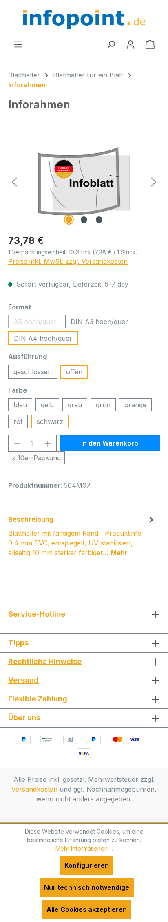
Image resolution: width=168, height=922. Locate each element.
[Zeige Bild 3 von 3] (99, 219)
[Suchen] (111, 44)
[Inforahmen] (84, 181)
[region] (84, 181)
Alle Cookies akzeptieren (86, 909)
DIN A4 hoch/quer (43, 338)
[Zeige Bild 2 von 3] (84, 219)
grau (75, 405)
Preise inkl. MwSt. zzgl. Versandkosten (68, 261)
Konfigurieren (86, 865)
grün (103, 405)
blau (20, 405)
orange (135, 405)
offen (74, 372)
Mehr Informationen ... (84, 848)
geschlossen (32, 372)
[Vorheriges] (14, 181)
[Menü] (18, 44)
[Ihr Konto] (130, 44)
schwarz (50, 421)
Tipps (18, 642)
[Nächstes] (154, 181)
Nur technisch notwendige (86, 887)
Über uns (24, 717)
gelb (47, 405)
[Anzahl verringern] (16, 443)
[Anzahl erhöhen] (48, 443)
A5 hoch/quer (37, 323)
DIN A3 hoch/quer (99, 322)
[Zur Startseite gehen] (84, 19)
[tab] (82, 536)
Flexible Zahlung (37, 699)
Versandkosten (34, 789)
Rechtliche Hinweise (45, 661)
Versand (23, 680)
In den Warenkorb (109, 443)
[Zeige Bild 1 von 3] (69, 219)
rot (17, 421)
